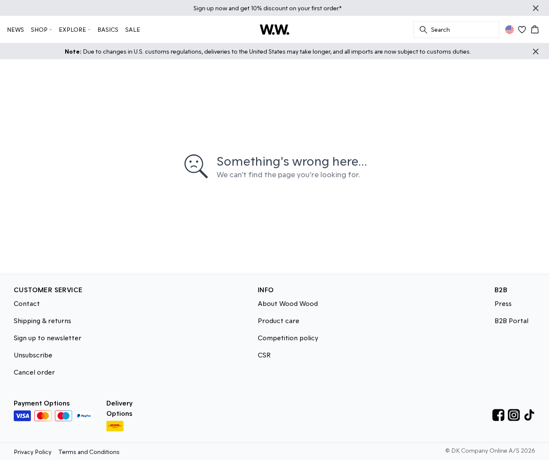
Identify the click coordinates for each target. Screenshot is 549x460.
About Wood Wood (288, 303)
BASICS (107, 29)
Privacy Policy (32, 451)
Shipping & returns (42, 320)
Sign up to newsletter (47, 337)
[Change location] (509, 29)
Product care (278, 320)
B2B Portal (511, 320)
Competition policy (288, 337)
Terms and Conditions (89, 451)
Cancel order (34, 372)
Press (503, 303)
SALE (132, 29)
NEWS (15, 29)
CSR (264, 355)
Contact (27, 303)
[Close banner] (535, 8)
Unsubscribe (33, 355)
